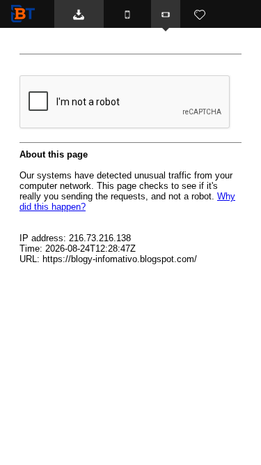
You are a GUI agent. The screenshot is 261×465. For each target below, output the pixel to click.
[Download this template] (79, 14)
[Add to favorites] (199, 14)
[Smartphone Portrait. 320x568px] (127, 14)
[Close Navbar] (223, 42)
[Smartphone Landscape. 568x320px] (165, 14)
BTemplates (25, 13)
